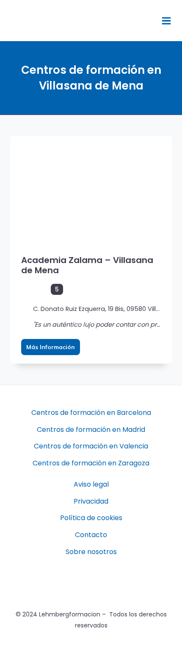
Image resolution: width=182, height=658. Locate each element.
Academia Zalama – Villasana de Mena (87, 265)
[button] (144, 20)
